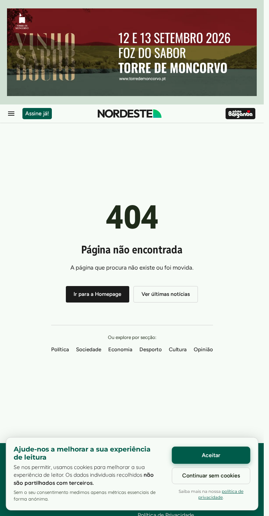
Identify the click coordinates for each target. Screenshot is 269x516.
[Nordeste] (129, 113)
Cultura (178, 349)
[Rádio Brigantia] (240, 113)
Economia (120, 349)
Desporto (150, 349)
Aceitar (211, 455)
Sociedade (88, 349)
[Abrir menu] (11, 113)
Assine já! (37, 113)
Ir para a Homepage (97, 294)
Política (60, 349)
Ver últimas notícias (166, 294)
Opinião (203, 349)
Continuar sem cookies (211, 475)
